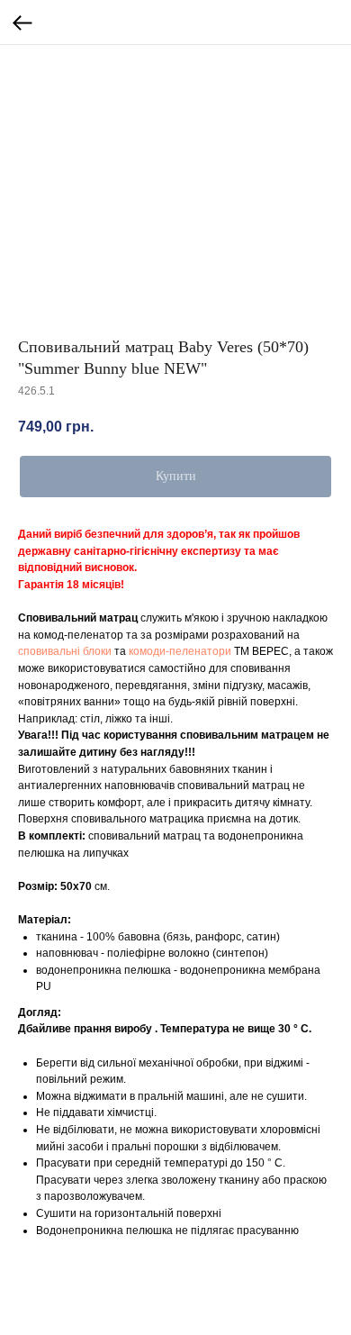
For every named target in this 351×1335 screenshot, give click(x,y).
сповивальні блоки (65, 651)
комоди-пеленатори (180, 651)
